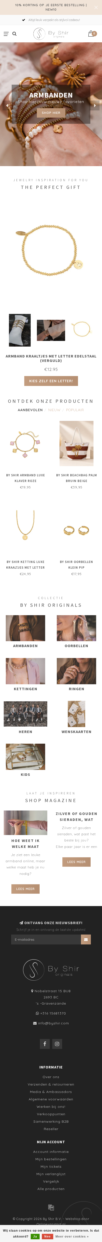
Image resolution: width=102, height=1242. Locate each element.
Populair (75, 410)
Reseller (51, 1129)
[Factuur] (51, 1207)
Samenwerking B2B (51, 1121)
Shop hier (51, 113)
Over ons (51, 1077)
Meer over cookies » (72, 1236)
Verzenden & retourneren (51, 1084)
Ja (35, 1236)
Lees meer (25, 889)
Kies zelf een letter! (51, 381)
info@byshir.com (53, 1023)
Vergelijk (51, 1181)
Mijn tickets (51, 1166)
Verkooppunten (51, 1114)
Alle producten (51, 1189)
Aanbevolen (30, 410)
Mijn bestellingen (51, 1159)
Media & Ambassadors (51, 1092)
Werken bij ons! (51, 1106)
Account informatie (51, 1151)
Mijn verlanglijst (51, 1174)
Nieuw (54, 410)
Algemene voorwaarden (51, 1099)
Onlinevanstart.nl (51, 1224)
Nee (47, 1236)
